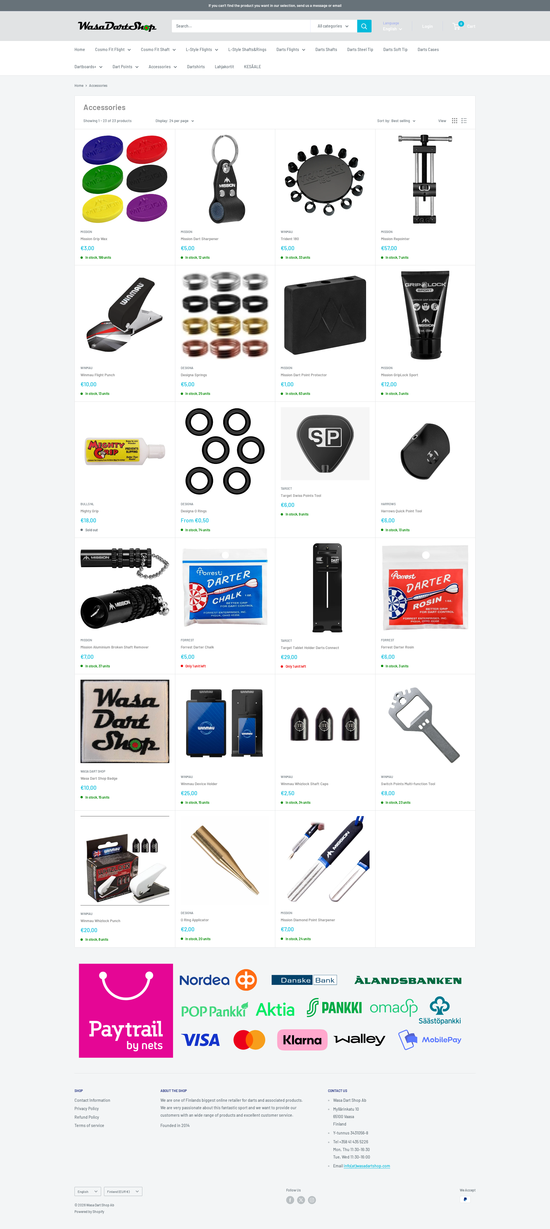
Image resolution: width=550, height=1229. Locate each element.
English (83, 1191)
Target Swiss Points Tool (301, 495)
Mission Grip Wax (93, 238)
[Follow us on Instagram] (312, 1200)
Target (286, 488)
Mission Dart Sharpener (200, 238)
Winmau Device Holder (199, 783)
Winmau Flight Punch (97, 375)
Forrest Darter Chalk (197, 647)
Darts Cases (428, 49)
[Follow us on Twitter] (301, 1200)
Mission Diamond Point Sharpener (308, 920)
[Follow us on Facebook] (290, 1200)
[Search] (364, 26)
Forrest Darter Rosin (397, 647)
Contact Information (92, 1100)
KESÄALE (252, 66)
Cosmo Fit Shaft (155, 49)
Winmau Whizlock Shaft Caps (304, 783)
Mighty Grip (89, 511)
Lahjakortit (224, 66)
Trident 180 (290, 238)
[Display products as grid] (454, 120)
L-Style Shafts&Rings (247, 49)
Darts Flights (287, 49)
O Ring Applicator (195, 920)
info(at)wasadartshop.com (367, 1165)
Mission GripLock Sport (399, 375)
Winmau (287, 232)
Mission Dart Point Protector (304, 375)
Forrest (187, 640)
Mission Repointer (395, 238)
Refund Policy (86, 1117)
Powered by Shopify (89, 1212)
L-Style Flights (199, 49)
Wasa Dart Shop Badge (98, 778)
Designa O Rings (194, 511)
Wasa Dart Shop (92, 771)
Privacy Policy (86, 1108)
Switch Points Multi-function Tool (408, 783)
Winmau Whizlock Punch (100, 920)
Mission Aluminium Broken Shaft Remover (114, 647)
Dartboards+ (85, 66)
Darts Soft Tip (395, 49)
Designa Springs (194, 375)
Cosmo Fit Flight (110, 49)
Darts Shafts (326, 49)
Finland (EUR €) (118, 1191)
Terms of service (89, 1125)
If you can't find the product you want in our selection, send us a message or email (275, 5)
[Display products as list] (464, 120)
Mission (86, 232)
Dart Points (122, 66)
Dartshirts (196, 66)
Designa (187, 368)
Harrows (388, 504)
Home (79, 49)
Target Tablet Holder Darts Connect (310, 647)
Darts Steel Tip (360, 49)
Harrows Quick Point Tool (401, 511)
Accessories (160, 66)
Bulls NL (87, 504)
